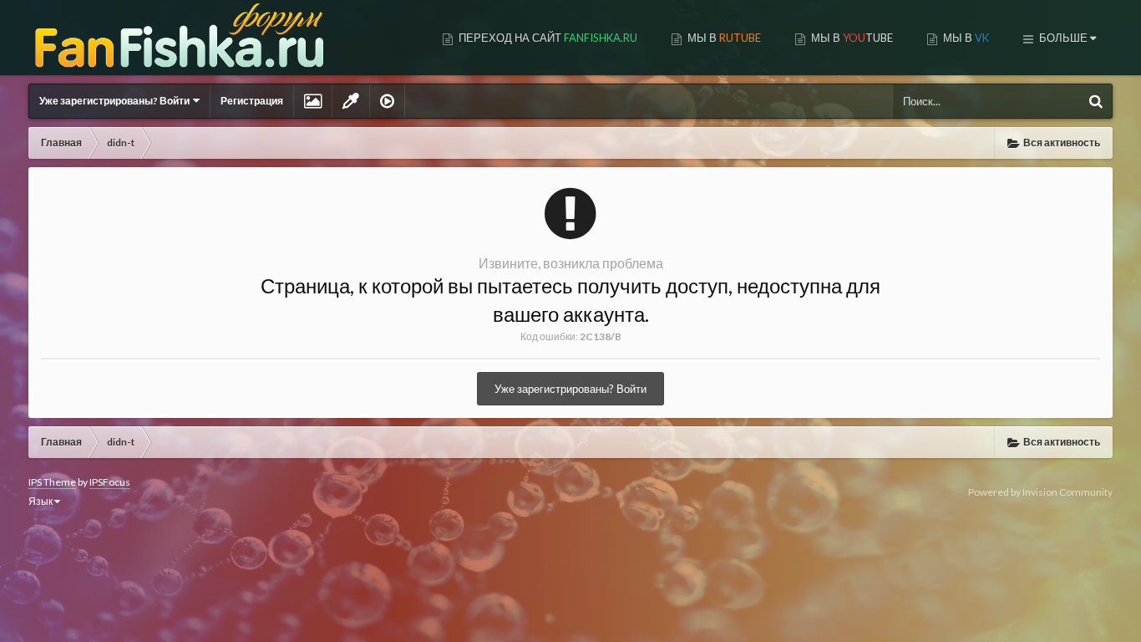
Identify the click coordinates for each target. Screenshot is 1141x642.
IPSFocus (109, 482)
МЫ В (723, 37)
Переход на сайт (546, 37)
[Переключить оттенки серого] (350, 101)
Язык (41, 501)
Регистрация (252, 100)
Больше (1063, 37)
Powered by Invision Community (1040, 492)
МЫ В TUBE (851, 37)
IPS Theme (52, 482)
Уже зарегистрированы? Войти (116, 100)
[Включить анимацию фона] (387, 101)
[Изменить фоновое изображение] (313, 101)
